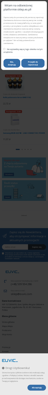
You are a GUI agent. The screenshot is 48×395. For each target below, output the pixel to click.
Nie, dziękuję (12, 63)
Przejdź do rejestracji (33, 63)
